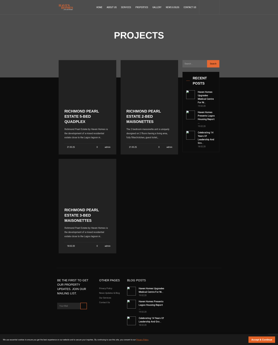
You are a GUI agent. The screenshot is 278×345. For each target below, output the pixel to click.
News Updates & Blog (109, 293)
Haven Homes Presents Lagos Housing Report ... (206, 117)
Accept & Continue (261, 339)
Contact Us (104, 302)
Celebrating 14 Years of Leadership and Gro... (206, 137)
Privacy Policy (105, 288)
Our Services (105, 298)
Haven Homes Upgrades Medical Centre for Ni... (206, 97)
